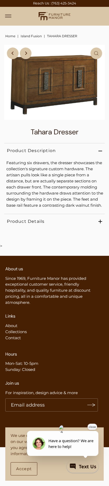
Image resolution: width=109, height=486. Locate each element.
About (11, 325)
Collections (16, 331)
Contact (13, 337)
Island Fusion (31, 36)
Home (10, 36)
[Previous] (13, 53)
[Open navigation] (8, 16)
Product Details (25, 221)
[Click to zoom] (96, 53)
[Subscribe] (91, 405)
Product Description (31, 150)
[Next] (25, 53)
